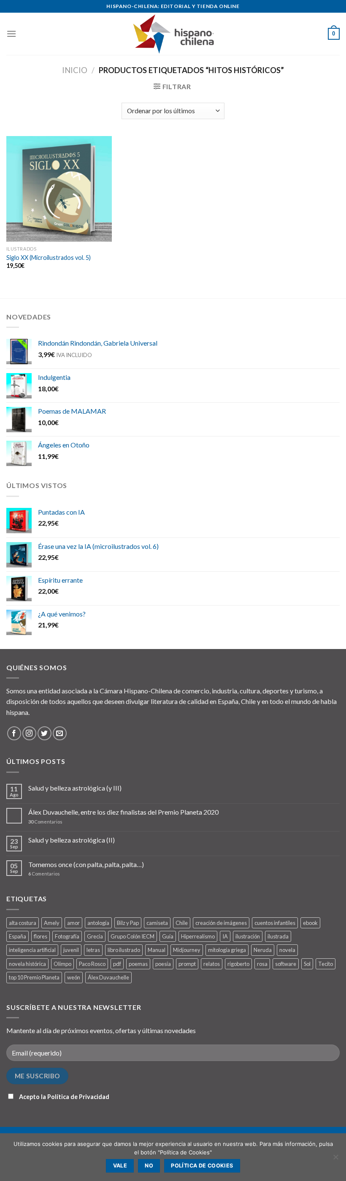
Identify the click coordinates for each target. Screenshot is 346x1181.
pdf (117, 963)
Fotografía (67, 936)
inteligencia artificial (32, 949)
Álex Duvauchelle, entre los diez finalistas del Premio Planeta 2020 (123, 812)
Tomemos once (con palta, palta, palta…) (86, 864)
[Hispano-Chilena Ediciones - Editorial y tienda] (173, 33)
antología (98, 922)
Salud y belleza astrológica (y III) (75, 788)
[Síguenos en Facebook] (14, 733)
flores (40, 936)
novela (287, 949)
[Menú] (11, 33)
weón (73, 977)
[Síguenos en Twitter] (44, 733)
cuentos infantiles (274, 922)
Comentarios (45, 821)
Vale (120, 1165)
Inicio (74, 70)
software (285, 963)
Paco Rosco (92, 963)
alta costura (22, 922)
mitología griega (227, 949)
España (17, 936)
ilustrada (278, 936)
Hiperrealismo (198, 936)
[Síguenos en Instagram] (29, 733)
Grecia (95, 936)
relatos (211, 963)
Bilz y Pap (128, 922)
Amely (51, 922)
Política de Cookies (202, 1165)
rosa (262, 963)
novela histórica (27, 963)
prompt (187, 963)
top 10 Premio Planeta (34, 977)
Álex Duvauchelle (108, 977)
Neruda (263, 949)
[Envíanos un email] (60, 733)
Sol (307, 963)
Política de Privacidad (78, 1096)
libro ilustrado (124, 949)
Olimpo (62, 963)
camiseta (157, 922)
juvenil (71, 949)
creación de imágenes (221, 922)
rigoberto (238, 963)
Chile (182, 922)
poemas (138, 963)
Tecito (325, 963)
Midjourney (186, 949)
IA (225, 936)
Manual (156, 949)
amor (73, 922)
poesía (163, 963)
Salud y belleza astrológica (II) (71, 840)
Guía (167, 936)
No (149, 1165)
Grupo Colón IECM (132, 936)
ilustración (247, 936)
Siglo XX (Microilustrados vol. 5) (48, 257)
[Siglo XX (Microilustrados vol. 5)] (59, 189)
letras (93, 949)
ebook (310, 922)
